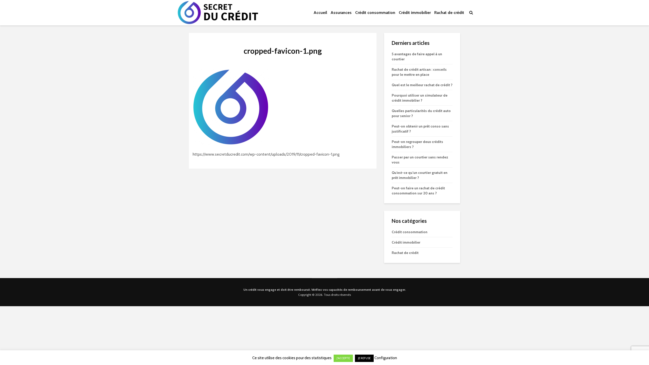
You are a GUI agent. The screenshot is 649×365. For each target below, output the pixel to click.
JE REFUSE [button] (364, 358)
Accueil (320, 12)
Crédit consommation (375, 12)
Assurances (341, 12)
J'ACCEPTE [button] (343, 358)
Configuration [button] (385, 358)
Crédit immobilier (415, 12)
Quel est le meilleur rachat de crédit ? (422, 85)
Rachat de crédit (449, 12)
